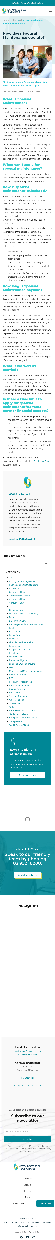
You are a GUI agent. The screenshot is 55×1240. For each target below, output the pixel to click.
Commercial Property (19, 599)
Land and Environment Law (22, 664)
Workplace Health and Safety (23, 718)
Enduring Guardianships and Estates (26, 624)
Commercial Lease (18, 592)
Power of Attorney (17, 674)
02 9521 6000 (27, 863)
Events (27, 1191)
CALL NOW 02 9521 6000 (27, 2)
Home (6, 20)
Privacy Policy (34, 1232)
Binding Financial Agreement (21, 82)
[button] (50, 11)
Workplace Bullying (18, 714)
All (20, 20)
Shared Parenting (17, 689)
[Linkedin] (27, 1237)
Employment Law (17, 621)
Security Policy (21, 1232)
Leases (12, 667)
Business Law (15, 588)
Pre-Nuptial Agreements (20, 682)
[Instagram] (33, 1237)
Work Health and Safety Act (22, 710)
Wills (11, 707)
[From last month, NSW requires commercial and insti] (27, 1017)
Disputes (13, 617)
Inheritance (14, 653)
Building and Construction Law (23, 585)
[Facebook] (21, 1237)
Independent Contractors (21, 649)
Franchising (14, 646)
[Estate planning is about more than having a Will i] (27, 925)
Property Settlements (19, 685)
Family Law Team (42, 461)
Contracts (13, 606)
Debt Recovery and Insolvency (23, 613)
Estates (12, 628)
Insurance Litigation (18, 660)
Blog (14, 20)
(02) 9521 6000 (27, 760)
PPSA (11, 678)
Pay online (18, 1203)
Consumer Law (16, 603)
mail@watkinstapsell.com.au (27, 1085)
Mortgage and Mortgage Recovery (25, 671)
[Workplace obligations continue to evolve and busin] (27, 986)
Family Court (15, 635)
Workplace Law (16, 721)
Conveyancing (16, 610)
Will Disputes (15, 703)
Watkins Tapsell (32, 85)
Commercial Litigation (19, 595)
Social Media (15, 692)
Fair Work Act (15, 631)
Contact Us (45, 1203)
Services (27, 1179)
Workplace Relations (19, 725)
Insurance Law (16, 657)
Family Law (41, 82)
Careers (27, 1185)
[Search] (46, 564)
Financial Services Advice (21, 642)
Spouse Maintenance (13, 85)
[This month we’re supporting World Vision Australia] (27, 956)
